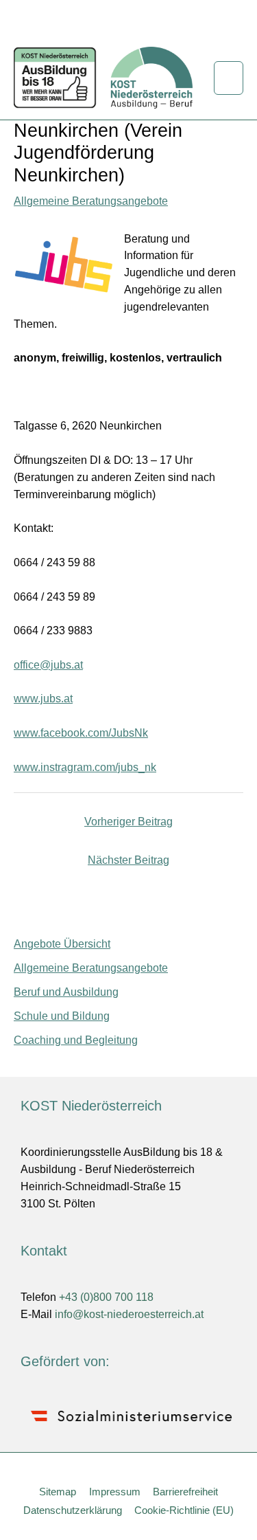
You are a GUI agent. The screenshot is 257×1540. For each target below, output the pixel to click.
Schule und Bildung (62, 1016)
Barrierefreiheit (185, 1491)
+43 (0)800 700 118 (106, 1297)
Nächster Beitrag (128, 860)
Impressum (114, 1491)
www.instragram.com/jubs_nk (85, 767)
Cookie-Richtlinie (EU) (184, 1510)
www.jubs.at (43, 698)
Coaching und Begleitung (76, 1040)
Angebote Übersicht (62, 944)
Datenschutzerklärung (72, 1510)
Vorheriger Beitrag (128, 821)
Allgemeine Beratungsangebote (91, 201)
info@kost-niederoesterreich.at (129, 1314)
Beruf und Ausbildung (66, 992)
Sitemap (57, 1491)
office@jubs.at (48, 665)
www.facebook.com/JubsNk (81, 733)
